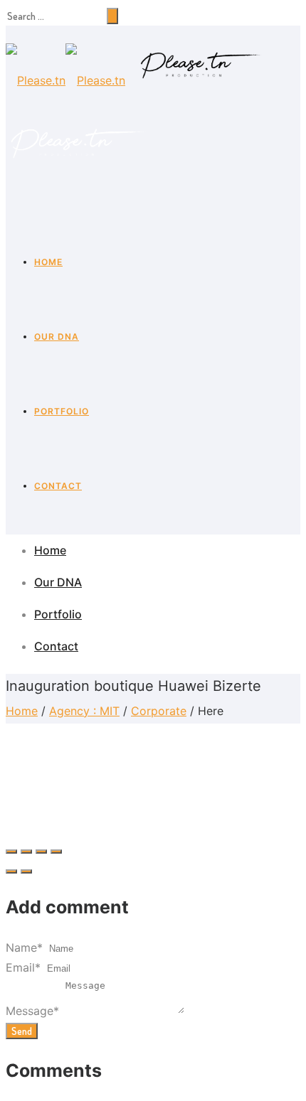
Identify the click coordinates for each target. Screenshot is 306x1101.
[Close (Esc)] (11, 851)
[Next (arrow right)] (26, 871)
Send (21, 1031)
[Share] (26, 851)
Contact (58, 485)
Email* (23, 967)
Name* (24, 947)
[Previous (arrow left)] (11, 871)
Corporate (158, 711)
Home (48, 262)
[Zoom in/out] (56, 851)
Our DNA (56, 336)
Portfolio (61, 411)
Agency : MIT (84, 711)
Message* (32, 1011)
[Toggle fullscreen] (41, 851)
